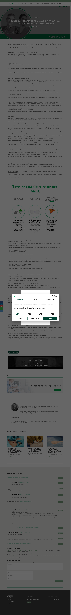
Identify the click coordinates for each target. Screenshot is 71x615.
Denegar (20, 318)
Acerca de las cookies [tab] (50, 299)
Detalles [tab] (35, 299)
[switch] (29, 314)
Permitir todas (49, 318)
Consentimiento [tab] (20, 299)
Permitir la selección (35, 318)
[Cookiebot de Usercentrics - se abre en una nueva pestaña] (52, 296)
